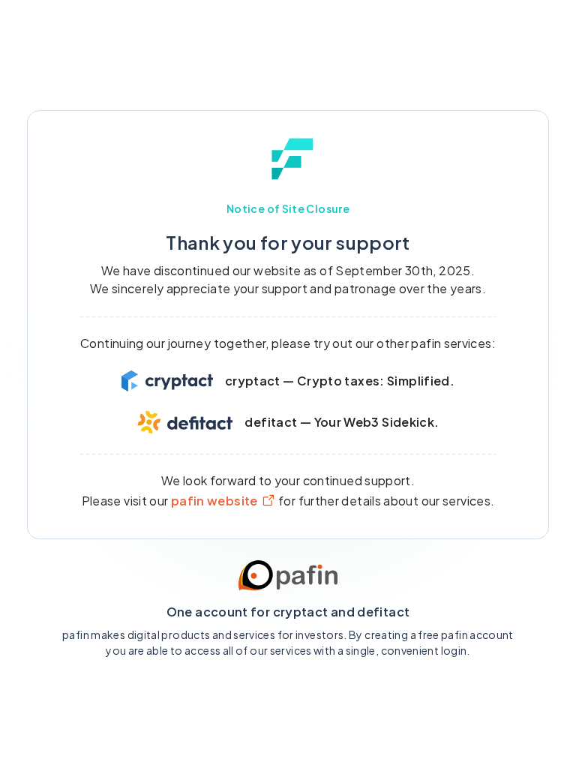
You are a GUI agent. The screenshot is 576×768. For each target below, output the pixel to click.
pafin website (214, 500)
